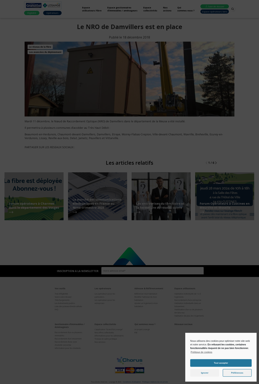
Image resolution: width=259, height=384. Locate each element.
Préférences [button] (237, 373)
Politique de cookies (201, 352)
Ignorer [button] (204, 373)
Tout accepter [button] (221, 363)
